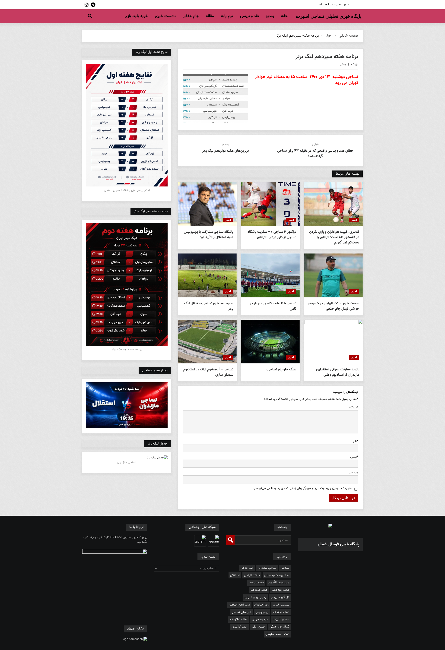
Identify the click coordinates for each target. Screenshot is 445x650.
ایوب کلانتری (239, 627)
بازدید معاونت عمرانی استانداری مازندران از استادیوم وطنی (337, 372)
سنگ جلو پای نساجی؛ (281, 369)
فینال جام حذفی (279, 627)
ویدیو (270, 16)
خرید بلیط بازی (136, 16)
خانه (284, 16)
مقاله (210, 16)
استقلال (235, 575)
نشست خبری (165, 16)
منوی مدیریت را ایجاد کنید (333, 4)
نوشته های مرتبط (347, 174)
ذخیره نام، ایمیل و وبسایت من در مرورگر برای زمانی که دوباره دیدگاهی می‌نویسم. (302, 488)
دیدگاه (353, 407)
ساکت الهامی (252, 575)
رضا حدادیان (261, 605)
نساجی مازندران (267, 568)
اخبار (329, 36)
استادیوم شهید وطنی (276, 575)
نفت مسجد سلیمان (277, 634)
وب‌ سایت (352, 472)
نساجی (285, 568)
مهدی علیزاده (281, 619)
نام (355, 441)
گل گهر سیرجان (279, 597)
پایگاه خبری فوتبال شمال (338, 544)
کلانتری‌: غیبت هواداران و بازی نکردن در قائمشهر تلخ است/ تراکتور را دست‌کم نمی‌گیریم (334, 237)
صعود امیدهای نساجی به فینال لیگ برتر (208, 306)
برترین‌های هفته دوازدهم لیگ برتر (225, 151)
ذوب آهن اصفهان (239, 605)
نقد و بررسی (249, 16)
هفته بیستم (256, 582)
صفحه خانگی (348, 36)
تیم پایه (227, 16)
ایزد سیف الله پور (278, 582)
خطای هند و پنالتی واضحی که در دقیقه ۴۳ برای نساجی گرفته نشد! (315, 153)
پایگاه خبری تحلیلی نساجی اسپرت (329, 16)
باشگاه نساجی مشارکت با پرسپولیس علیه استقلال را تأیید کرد (208, 234)
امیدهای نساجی (241, 612)
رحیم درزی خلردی (255, 597)
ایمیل (354, 457)
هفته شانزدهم (238, 619)
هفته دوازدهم (281, 612)
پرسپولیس (261, 612)
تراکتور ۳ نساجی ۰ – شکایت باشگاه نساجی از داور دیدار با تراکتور (272, 234)
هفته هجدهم (259, 590)
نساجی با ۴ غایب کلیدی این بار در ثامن (273, 306)
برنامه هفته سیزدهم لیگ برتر (327, 56)
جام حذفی (191, 16)
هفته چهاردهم (280, 590)
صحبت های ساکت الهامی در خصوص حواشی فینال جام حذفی (333, 306)
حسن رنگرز (258, 627)
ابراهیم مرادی (260, 619)
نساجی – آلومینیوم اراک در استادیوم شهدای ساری (208, 372)
